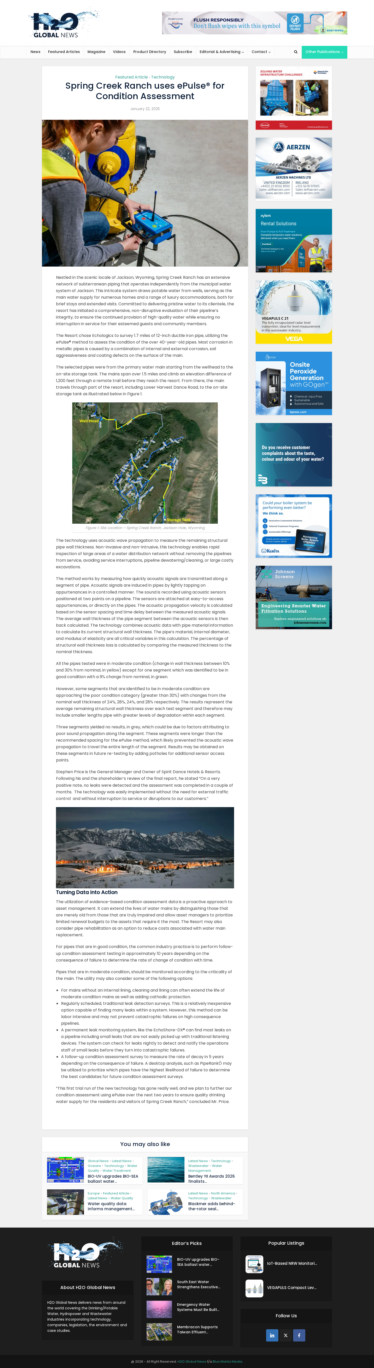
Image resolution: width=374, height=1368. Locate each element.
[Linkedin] (272, 1335)
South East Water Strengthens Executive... (198, 1284)
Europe (94, 1193)
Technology (163, 77)
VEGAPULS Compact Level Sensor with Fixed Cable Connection (292, 1288)
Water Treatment (117, 1170)
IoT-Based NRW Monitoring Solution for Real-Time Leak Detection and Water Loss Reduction (292, 1263)
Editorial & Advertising (220, 51)
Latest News (122, 1161)
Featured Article (131, 77)
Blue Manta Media (227, 1361)
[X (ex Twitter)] (286, 1335)
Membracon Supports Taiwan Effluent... (197, 1329)
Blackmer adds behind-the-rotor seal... (211, 1206)
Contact (259, 51)
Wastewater (198, 1165)
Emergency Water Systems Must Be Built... (198, 1307)
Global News (98, 1161)
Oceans (94, 1165)
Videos (119, 51)
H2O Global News (192, 1361)
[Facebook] (299, 1335)
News (35, 51)
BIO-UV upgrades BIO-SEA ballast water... (113, 1179)
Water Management (205, 1168)
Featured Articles (64, 51)
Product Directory (149, 51)
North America (223, 1193)
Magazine (96, 51)
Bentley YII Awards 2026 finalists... (211, 1179)
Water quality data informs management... (111, 1206)
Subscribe (183, 51)
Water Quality (122, 1198)
